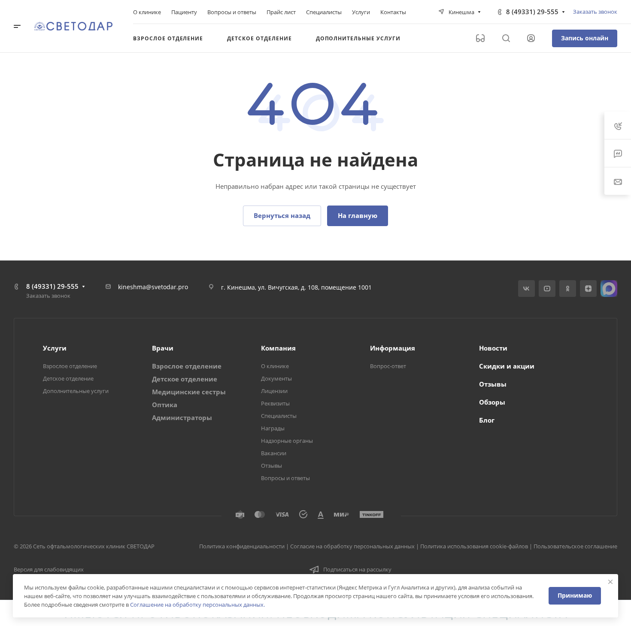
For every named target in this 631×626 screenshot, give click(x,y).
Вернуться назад (282, 215)
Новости (493, 348)
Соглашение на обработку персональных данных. (197, 604)
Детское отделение (68, 378)
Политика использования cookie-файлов (474, 546)
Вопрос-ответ (388, 366)
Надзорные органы (287, 441)
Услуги (55, 348)
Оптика (164, 404)
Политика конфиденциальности (242, 546)
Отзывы (271, 465)
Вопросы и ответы (285, 478)
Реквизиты (275, 403)
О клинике (275, 366)
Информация (392, 348)
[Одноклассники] (567, 288)
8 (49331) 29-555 (532, 11)
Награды (273, 428)
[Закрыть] (610, 582)
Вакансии (273, 453)
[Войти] (531, 38)
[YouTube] (547, 288)
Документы (276, 378)
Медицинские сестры (189, 391)
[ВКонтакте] (526, 288)
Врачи (162, 348)
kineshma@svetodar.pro (153, 287)
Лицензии (274, 391)
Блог (486, 420)
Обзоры (492, 402)
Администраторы (182, 417)
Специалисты (279, 416)
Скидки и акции (506, 366)
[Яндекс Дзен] (588, 288)
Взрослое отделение (70, 366)
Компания (278, 348)
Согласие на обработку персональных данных (352, 546)
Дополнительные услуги (76, 391)
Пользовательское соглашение (575, 546)
